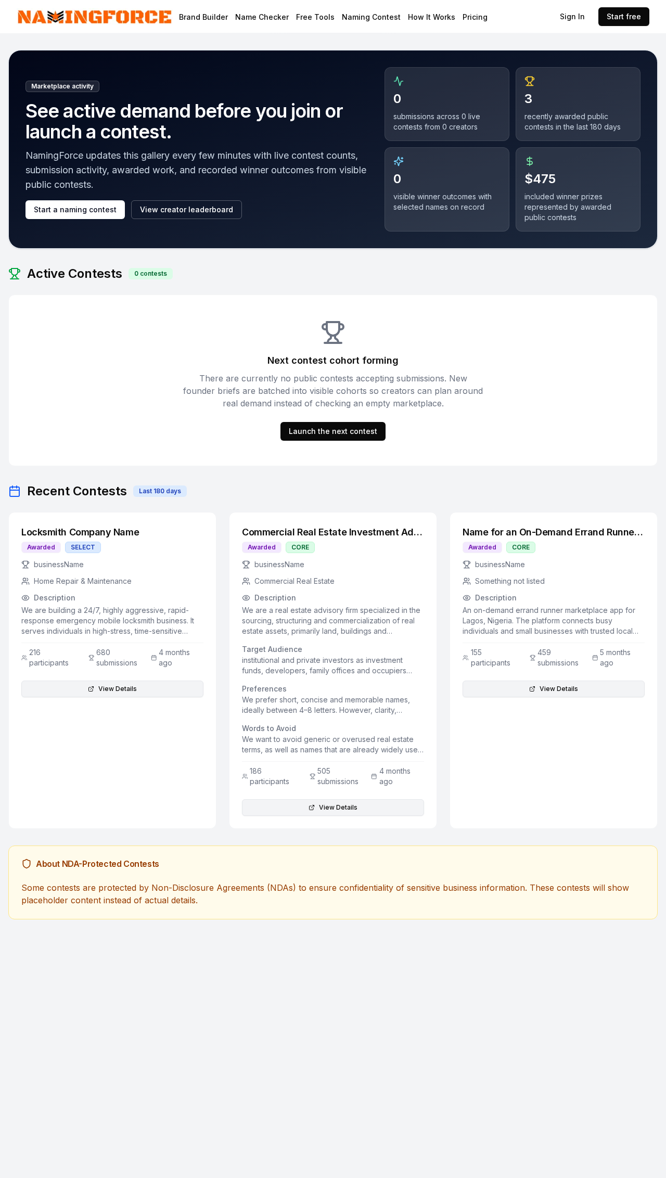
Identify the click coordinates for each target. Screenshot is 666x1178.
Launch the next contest (333, 431)
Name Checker (262, 16)
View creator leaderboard (186, 209)
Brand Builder (203, 16)
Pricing (475, 16)
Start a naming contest (75, 209)
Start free (624, 16)
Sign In (572, 16)
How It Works (431, 16)
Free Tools (315, 16)
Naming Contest (371, 16)
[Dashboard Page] (122, 16)
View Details (117, 689)
